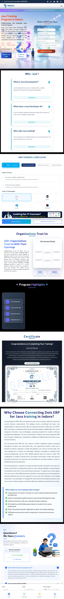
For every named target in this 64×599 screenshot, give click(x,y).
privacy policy (53, 309)
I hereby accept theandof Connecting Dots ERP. (46, 310)
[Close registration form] (58, 286)
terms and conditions (46, 309)
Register (45, 314)
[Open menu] (61, 6)
